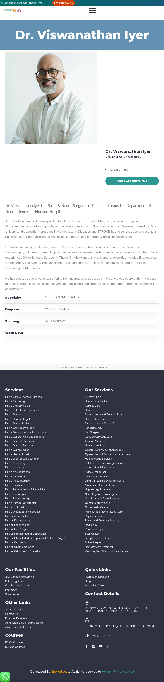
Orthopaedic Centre (96, 507)
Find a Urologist (14, 507)
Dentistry (90, 410)
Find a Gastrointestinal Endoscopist (26, 432)
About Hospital (14, 609)
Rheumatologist (94, 529)
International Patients (97, 577)
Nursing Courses (15, 647)
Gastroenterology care (98, 437)
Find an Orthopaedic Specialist (23, 551)
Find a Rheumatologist (18, 498)
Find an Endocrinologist (19, 520)
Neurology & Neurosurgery (101, 494)
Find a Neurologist (16, 467)
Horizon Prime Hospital (118, 671)
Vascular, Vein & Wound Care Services (107, 551)
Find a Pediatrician (15, 476)
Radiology (91, 525)
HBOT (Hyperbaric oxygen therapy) (105, 463)
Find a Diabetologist (17, 423)
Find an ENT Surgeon (17, 529)
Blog (88, 581)
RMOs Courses (14, 642)
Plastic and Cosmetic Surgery (102, 520)
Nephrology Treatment (98, 489)
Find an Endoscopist (17, 525)
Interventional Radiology (99, 467)
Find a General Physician (19, 441)
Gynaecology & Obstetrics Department (108, 454)
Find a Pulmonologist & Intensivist (25, 489)
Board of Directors (16, 618)
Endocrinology (93, 428)
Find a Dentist (13, 414)
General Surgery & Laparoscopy (104, 450)
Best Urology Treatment (99, 547)
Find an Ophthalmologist (19, 547)
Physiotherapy (93, 516)
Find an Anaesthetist (17, 516)
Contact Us (11, 614)
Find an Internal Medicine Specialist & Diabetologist (35, 538)
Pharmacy (11, 590)
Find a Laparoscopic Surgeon (22, 459)
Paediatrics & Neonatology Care (104, 512)
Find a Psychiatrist (15, 485)
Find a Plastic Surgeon (18, 481)
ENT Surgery (92, 432)
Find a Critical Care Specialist (22, 410)
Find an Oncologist (16, 542)
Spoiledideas (60, 671)
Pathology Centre (15, 581)
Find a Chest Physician (18, 406)
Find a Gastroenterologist (20, 428)
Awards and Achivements (20, 627)
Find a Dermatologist (17, 419)
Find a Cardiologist (16, 401)
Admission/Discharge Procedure (24, 623)
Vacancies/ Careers (96, 585)
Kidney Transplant (95, 472)
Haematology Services (98, 459)
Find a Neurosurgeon (17, 472)
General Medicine (95, 441)
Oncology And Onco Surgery (102, 498)
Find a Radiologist (16, 494)
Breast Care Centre (96, 401)
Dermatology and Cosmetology (104, 414)
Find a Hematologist (17, 454)
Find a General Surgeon (19, 445)
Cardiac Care (92, 406)
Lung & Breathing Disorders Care (104, 481)
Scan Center (92, 534)
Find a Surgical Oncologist (20, 503)
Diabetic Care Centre (97, 419)
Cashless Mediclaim (17, 585)
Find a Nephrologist (16, 463)
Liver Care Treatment (97, 476)
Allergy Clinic (93, 397)
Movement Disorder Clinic (100, 485)
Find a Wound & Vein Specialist (23, 512)
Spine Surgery (93, 542)
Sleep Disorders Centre (99, 538)
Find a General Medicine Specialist (25, 437)
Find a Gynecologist (17, 450)
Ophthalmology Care (97, 503)
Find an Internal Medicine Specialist (25, 534)
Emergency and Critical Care (101, 423)
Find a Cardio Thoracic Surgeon (23, 397)
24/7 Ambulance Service (19, 577)
